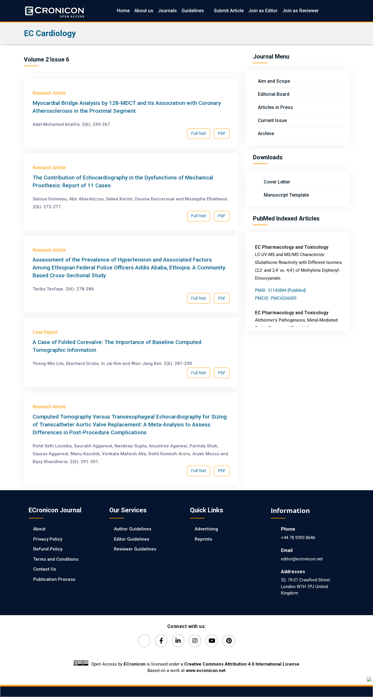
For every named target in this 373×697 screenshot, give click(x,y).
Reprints (203, 539)
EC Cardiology (50, 33)
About (39, 529)
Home (123, 10)
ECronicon (134, 664)
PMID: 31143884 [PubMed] (280, 290)
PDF (222, 133)
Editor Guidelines (131, 539)
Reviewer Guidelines (135, 549)
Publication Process (54, 579)
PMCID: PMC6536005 (275, 298)
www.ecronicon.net (206, 670)
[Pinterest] (228, 640)
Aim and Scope (274, 81)
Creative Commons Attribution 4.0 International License (241, 664)
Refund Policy (47, 549)
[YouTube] (211, 640)
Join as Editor (263, 10)
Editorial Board (273, 94)
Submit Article (229, 10)
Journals (167, 10)
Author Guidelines (132, 529)
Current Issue (272, 120)
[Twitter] (144, 640)
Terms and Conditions (55, 559)
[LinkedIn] (178, 640)
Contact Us (44, 569)
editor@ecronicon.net (302, 559)
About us (143, 10)
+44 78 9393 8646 (298, 537)
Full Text (198, 133)
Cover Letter (276, 182)
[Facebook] (161, 640)
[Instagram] (195, 640)
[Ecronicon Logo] (54, 11)
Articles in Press (275, 107)
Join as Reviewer (300, 10)
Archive (266, 133)
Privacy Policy (47, 539)
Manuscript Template (286, 195)
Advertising (206, 529)
